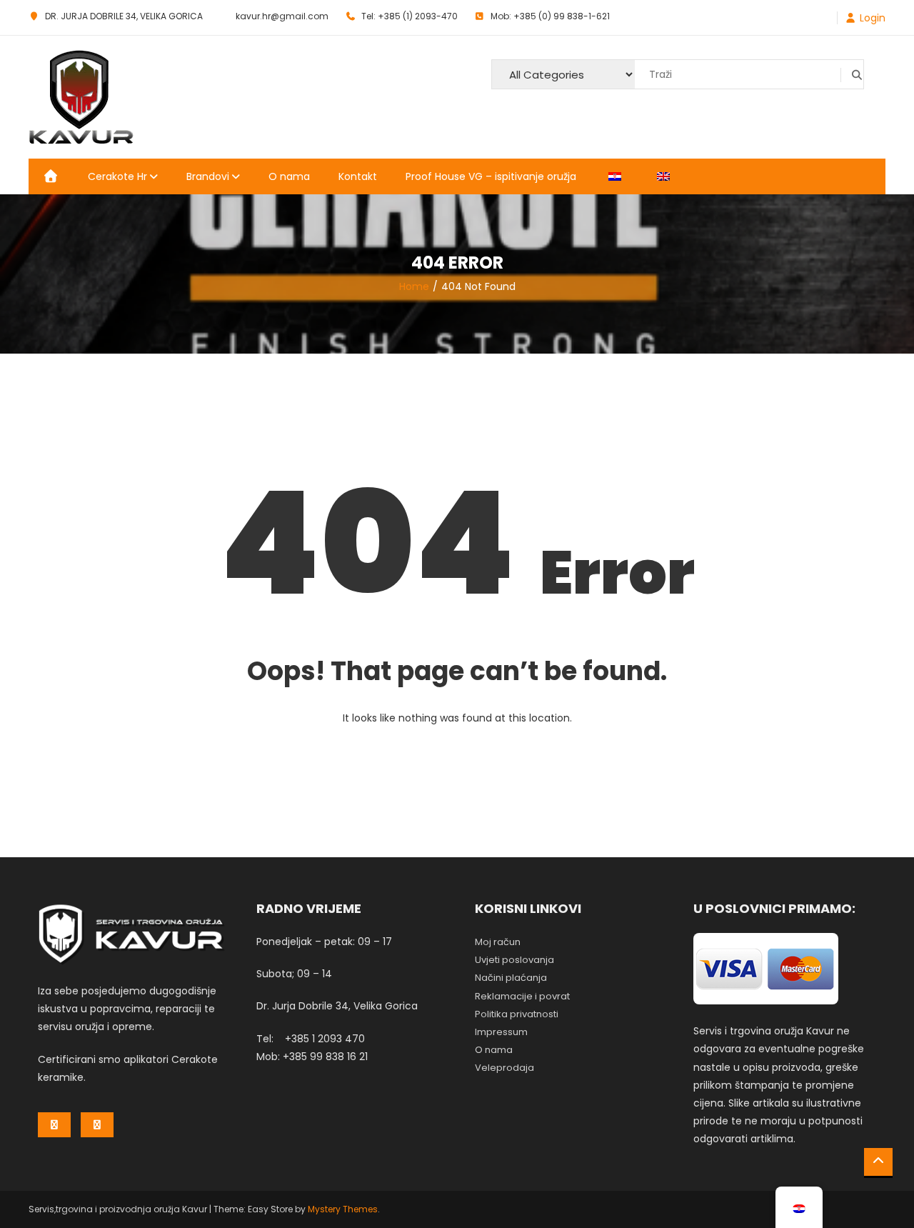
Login (872, 17)
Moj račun (498, 942)
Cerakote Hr (117, 176)
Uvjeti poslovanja (514, 960)
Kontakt (357, 176)
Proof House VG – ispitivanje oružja (491, 176)
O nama (289, 176)
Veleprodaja (504, 1067)
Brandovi (207, 176)
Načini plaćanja (511, 977)
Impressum (501, 1032)
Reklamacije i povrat (522, 996)
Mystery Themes (343, 1209)
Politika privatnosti (516, 1014)
